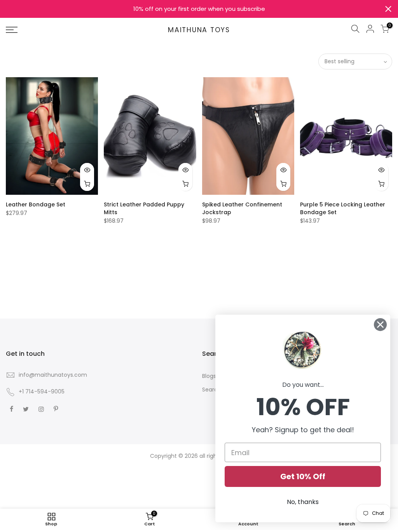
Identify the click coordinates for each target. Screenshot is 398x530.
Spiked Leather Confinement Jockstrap (242, 208)
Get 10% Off (302, 476)
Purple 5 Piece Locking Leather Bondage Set (342, 208)
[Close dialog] (380, 324)
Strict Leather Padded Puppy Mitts (144, 208)
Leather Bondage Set (35, 204)
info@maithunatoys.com (53, 375)
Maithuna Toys (199, 30)
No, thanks (303, 501)
